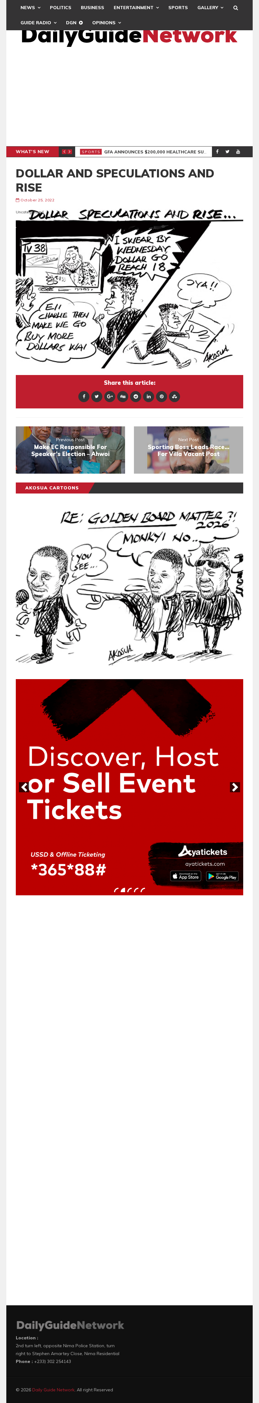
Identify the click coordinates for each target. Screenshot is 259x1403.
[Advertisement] (129, 99)
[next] (235, 787)
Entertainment (134, 7)
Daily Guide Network (53, 1390)
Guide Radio (36, 23)
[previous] (24, 787)
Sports (178, 7)
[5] (143, 890)
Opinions (104, 23)
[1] (116, 890)
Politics (60, 7)
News (28, 7)
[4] (136, 890)
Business (92, 7)
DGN (71, 23)
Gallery (207, 7)
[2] (123, 890)
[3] (129, 890)
